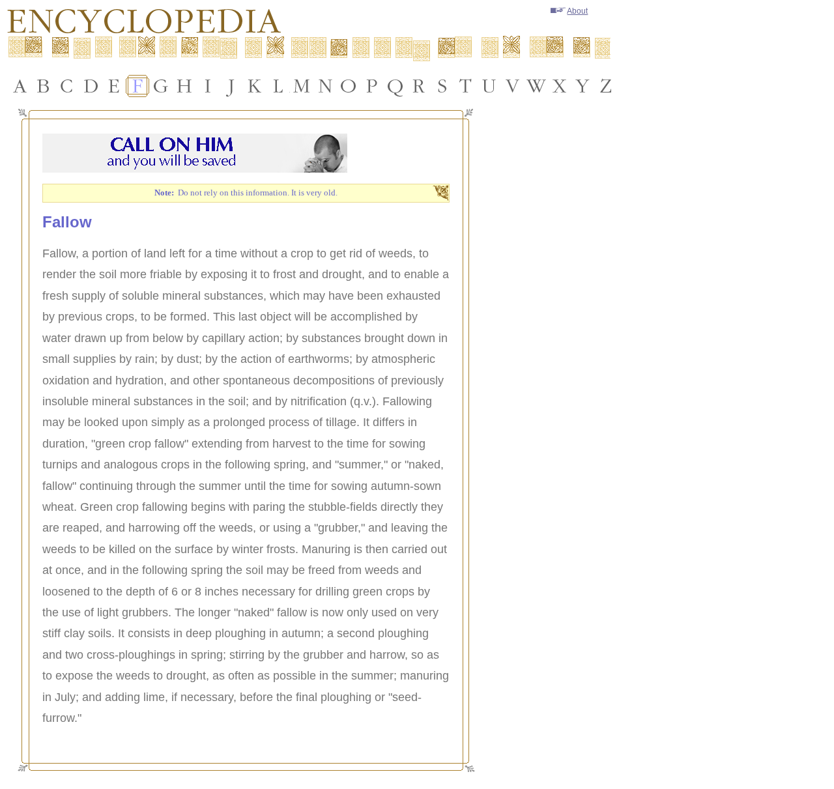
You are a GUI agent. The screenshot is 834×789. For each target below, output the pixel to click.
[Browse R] (419, 86)
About (577, 11)
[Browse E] (114, 86)
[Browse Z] (606, 86)
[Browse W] (536, 86)
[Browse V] (513, 86)
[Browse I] (208, 86)
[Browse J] (231, 86)
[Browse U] (489, 86)
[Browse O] (348, 86)
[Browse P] (372, 86)
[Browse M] (301, 86)
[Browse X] (559, 86)
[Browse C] (67, 86)
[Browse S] (442, 86)
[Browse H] (184, 86)
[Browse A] (20, 86)
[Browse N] (325, 86)
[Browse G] (161, 86)
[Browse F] (137, 86)
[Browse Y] (583, 86)
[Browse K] (254, 86)
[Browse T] (466, 86)
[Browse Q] (395, 86)
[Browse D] (90, 86)
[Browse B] (43, 86)
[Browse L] (278, 86)
